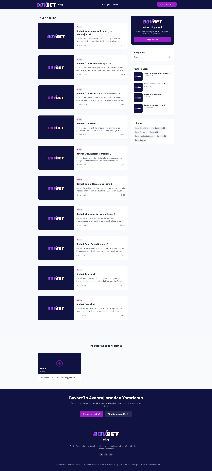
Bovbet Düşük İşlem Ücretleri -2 (93, 153)
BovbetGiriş (154, 132)
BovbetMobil (161, 136)
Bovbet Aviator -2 (85, 274)
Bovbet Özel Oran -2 (87, 123)
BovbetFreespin (141, 132)
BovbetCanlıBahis (159, 128)
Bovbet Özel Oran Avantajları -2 (93, 63)
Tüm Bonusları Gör (117, 414)
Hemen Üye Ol (90, 414)
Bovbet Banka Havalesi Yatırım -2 (94, 183)
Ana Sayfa (106, 4)
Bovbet (115, 4)
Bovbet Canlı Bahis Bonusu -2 (92, 244)
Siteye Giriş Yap (152, 39)
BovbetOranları (140, 140)
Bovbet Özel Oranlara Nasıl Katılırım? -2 (98, 93)
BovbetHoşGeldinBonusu (144, 136)
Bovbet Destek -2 (85, 304)
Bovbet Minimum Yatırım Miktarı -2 (95, 213)
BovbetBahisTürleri (142, 128)
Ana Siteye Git (165, 4)
